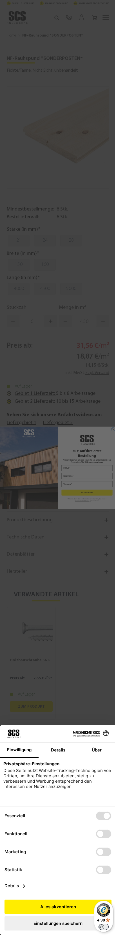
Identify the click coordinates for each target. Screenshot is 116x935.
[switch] (104, 927)
